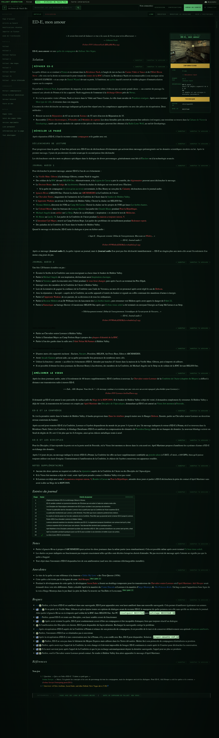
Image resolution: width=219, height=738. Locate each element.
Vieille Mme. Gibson (48, 176)
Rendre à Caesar (100, 479)
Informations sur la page (13, 131)
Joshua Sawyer (47, 679)
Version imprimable (11, 123)
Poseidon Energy (143, 429)
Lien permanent (9, 127)
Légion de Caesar (103, 180)
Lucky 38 (52, 216)
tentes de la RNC (94, 75)
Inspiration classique (101, 276)
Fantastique (48, 304)
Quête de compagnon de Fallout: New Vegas (121, 695)
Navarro (82, 353)
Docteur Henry (45, 184)
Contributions (175, 7)
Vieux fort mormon (165, 403)
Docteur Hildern (50, 300)
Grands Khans (105, 208)
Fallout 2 (7, 51)
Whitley (149, 235)
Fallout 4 (7, 68)
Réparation (57, 115)
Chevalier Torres (46, 196)
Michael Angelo (43, 212)
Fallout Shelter (9, 72)
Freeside (180, 403)
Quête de (190, 35)
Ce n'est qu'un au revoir (73, 188)
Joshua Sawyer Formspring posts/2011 (57, 682)
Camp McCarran (77, 204)
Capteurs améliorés (199, 629)
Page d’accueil (9, 19)
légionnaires (136, 180)
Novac (132, 92)
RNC (53, 180)
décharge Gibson (114, 92)
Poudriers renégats (140, 98)
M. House (40, 216)
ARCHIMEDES (89, 192)
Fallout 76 (7, 76)
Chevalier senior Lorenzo (145, 378)
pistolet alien (154, 454)
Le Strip (69, 212)
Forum (29, 2)
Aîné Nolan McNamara (84, 341)
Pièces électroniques (57, 119)
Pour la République (128, 208)
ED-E (184, 79)
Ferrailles (73, 119)
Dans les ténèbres (116, 416)
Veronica (47, 280)
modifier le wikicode (156, 60)
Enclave (145, 158)
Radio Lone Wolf (136, 123)
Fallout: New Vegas (11, 63)
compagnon (83, 136)
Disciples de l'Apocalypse (113, 403)
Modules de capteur (91, 119)
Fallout (6, 46)
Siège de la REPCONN (103, 399)
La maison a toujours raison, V (110, 216)
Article (37, 14)
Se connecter (210, 7)
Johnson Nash (187, 81)
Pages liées (7, 114)
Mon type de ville (44, 101)
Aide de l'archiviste (11, 36)
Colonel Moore (45, 208)
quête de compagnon (66, 51)
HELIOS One (69, 180)
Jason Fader (92, 583)
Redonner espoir (138, 220)
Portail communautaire (12, 91)
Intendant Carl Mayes (47, 220)
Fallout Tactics (9, 55)
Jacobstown (73, 184)
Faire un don (8, 104)
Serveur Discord (9, 99)
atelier (59, 212)
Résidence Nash (191, 75)
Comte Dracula (108, 587)
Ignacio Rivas (42, 192)
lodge (61, 184)
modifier (139, 60)
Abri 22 (168, 300)
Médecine (130, 212)
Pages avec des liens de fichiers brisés (77, 695)
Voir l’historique (204, 14)
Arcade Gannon (48, 357)
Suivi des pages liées (12, 118)
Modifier (162, 14)
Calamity (126, 188)
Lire (151, 14)
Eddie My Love (89, 575)
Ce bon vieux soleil (114, 304)
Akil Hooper (83, 579)
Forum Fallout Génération (13, 95)
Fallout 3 (7, 59)
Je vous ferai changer (95, 280)
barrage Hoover (78, 208)
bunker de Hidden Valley (119, 196)
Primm (184, 71)
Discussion (160, 7)
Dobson (158, 288)
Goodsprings (41, 123)
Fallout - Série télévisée (14, 80)
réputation (86, 471)
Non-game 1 (95, 579)
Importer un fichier (11, 32)
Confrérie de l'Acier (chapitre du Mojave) (180, 378)
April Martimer (91, 403)
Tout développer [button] (9, 135)
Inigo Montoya (144, 587)
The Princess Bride (163, 587)
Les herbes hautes (139, 204)
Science (83, 115)
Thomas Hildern (43, 204)
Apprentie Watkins (46, 200)
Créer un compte (193, 7)
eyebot (112, 79)
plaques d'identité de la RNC (105, 337)
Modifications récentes (12, 27)
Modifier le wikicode (180, 14)
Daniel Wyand (73, 79)
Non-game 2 (128, 590)
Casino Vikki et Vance (135, 71)
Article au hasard (10, 23)
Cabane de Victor (197, 119)
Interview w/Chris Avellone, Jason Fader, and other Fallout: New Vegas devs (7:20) (75, 686)
